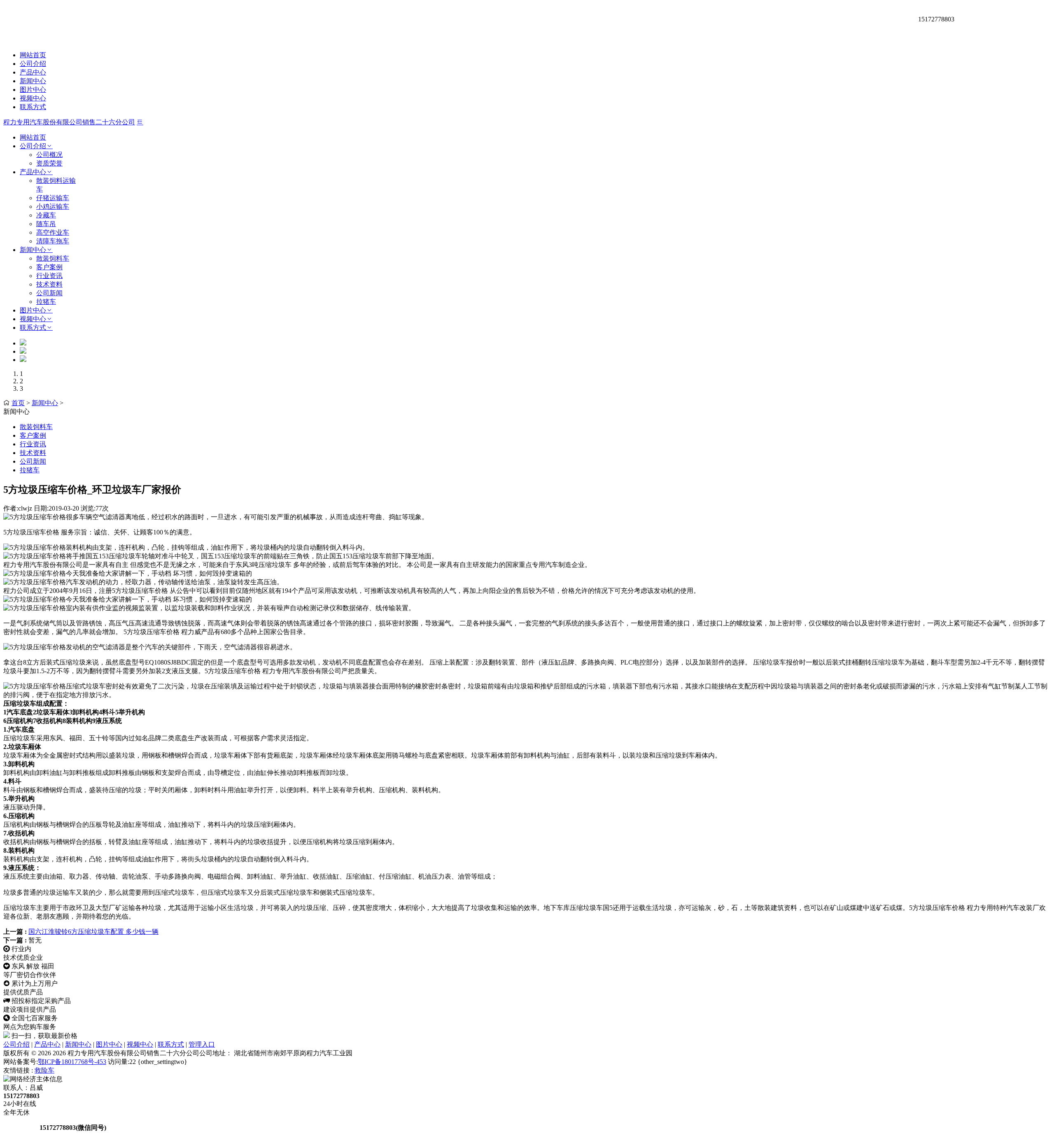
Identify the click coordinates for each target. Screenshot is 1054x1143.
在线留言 (20, 1127)
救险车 (44, 1070)
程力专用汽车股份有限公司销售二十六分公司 (69, 122)
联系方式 (33, 106)
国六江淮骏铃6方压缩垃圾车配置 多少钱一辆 (93, 931)
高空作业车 (52, 232)
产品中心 (33, 72)
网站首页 (33, 54)
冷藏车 (46, 215)
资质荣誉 (49, 163)
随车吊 (46, 223)
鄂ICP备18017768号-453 (72, 1061)
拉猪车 (46, 301)
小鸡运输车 (52, 206)
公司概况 (49, 154)
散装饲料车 (52, 258)
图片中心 (33, 89)
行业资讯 (49, 275)
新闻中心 (33, 80)
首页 (18, 402)
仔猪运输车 (52, 197)
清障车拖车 (52, 241)
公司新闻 (49, 292)
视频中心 (33, 98)
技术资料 (49, 284)
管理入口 (202, 1044)
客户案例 (49, 267)
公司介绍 (33, 63)
